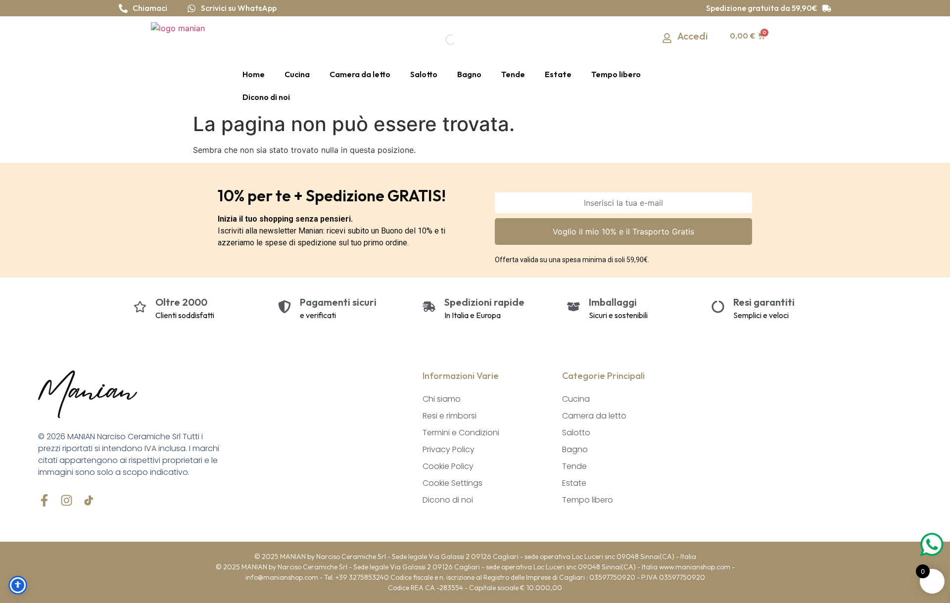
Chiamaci (150, 8)
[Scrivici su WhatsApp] (191, 8)
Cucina (297, 74)
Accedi (692, 36)
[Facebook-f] (44, 500)
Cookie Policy (448, 466)
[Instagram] (66, 500)
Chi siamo (442, 399)
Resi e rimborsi (449, 415)
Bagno (469, 74)
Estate (558, 74)
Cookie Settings (452, 483)
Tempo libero (616, 74)
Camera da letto (360, 74)
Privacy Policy (449, 449)
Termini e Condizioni (461, 432)
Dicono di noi (266, 97)
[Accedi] (667, 38)
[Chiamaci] (123, 8)
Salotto (423, 74)
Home (253, 74)
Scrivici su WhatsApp (239, 8)
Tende (513, 74)
